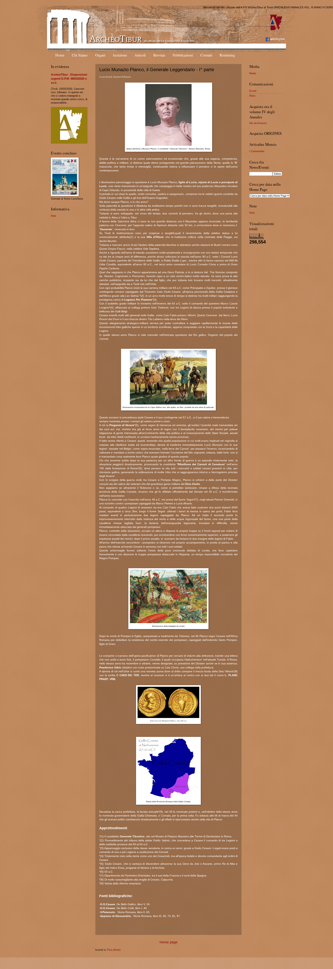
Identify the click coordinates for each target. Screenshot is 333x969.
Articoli (140, 55)
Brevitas (159, 55)
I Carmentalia (256, 151)
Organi (100, 55)
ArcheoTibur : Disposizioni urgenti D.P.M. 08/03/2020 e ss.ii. (69, 78)
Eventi (252, 90)
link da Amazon (258, 123)
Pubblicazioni (183, 55)
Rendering (227, 55)
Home (59, 55)
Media (252, 73)
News (252, 95)
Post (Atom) (113, 949)
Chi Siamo (80, 55)
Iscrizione (120, 55)
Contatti (206, 55)
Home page (168, 942)
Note (53, 215)
